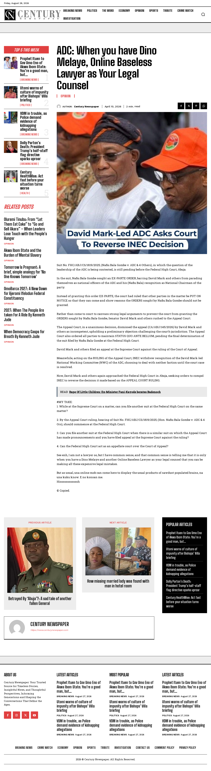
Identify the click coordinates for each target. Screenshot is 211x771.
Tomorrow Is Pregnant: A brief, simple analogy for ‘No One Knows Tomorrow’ (25, 272)
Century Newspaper (86, 106)
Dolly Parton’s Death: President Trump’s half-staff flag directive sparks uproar (34, 151)
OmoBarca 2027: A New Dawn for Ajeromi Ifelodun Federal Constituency (25, 293)
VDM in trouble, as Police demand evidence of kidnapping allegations (33, 121)
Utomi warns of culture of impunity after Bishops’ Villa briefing (34, 94)
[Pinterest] (196, 106)
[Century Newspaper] (59, 106)
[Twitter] (188, 106)
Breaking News (29, 79)
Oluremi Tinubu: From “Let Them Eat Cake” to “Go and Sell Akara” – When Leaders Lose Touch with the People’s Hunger (25, 229)
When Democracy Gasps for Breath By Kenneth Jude (24, 334)
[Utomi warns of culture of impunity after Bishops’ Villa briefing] (10, 92)
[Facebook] (181, 106)
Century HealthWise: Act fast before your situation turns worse (32, 180)
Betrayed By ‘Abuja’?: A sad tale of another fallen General (40, 601)
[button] (203, 14)
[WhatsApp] (203, 106)
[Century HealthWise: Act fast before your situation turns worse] (10, 176)
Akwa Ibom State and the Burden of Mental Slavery (22, 252)
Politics (25, 105)
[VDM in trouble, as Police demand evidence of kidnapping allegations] (10, 118)
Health (25, 193)
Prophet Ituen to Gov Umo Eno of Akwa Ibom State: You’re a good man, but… (34, 66)
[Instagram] (16, 715)
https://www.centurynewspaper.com (49, 630)
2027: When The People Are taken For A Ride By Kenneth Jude (24, 315)
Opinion (9, 243)
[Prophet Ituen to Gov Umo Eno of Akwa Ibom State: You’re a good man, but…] (10, 63)
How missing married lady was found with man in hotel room (118, 583)
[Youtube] (34, 715)
